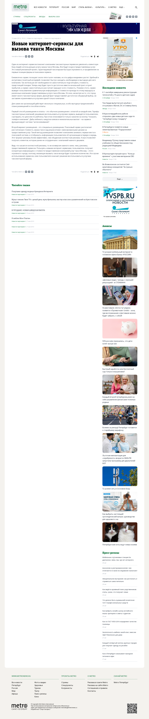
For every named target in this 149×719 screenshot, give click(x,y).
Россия (65, 7)
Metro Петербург (121, 682)
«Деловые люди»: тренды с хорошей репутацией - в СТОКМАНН (117, 281)
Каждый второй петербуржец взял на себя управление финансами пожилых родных (118, 399)
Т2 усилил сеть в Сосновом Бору (116, 488)
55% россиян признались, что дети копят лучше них (117, 342)
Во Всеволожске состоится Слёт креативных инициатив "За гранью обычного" (117, 167)
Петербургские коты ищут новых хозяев (119, 544)
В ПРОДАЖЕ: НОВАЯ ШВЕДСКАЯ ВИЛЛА (28, 210)
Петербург (54, 7)
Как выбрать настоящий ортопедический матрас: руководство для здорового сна (118, 516)
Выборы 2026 (54, 17)
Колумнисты (66, 688)
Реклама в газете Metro (98, 682)
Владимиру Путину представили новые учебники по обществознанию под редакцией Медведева (119, 143)
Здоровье (38, 685)
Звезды (42, 17)
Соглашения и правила (97, 688)
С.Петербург (106, 98)
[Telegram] (97, 56)
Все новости (40, 7)
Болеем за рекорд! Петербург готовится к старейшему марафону (119, 428)
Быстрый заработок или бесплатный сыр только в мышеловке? (118, 370)
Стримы (16, 17)
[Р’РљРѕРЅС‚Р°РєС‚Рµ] (91, 56)
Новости (105, 159)
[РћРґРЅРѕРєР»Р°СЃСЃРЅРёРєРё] (94, 56)
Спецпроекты (29, 17)
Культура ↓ (101, 7)
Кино (36, 696)
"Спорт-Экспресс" (45, 709)
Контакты (92, 691)
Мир (74, 7)
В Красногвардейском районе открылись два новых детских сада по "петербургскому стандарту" (118, 116)
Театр (36, 691)
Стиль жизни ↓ (86, 7)
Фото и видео (40, 682)
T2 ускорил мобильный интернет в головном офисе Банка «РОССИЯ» (117, 253)
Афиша (15, 694)
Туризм (37, 688)
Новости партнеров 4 (52, 38)
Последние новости (114, 88)
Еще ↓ (122, 7)
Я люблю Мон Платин (21, 218)
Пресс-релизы (40, 694)
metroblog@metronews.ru (69, 708)
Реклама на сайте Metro (98, 685)
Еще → (120, 179)
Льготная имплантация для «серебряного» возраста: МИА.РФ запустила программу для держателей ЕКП (118, 459)
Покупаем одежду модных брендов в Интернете (32, 191)
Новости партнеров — (35, 38)
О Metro (112, 7)
